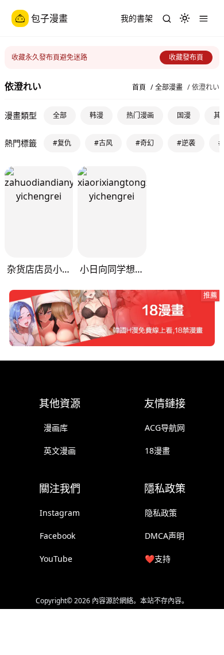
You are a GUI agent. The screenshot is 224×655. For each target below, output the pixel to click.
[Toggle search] (166, 18)
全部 (60, 115)
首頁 (139, 87)
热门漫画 (140, 115)
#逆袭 (186, 143)
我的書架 (137, 18)
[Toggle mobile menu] (203, 18)
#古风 (103, 143)
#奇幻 (145, 143)
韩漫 (96, 115)
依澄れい (205, 87)
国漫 (184, 115)
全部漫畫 (169, 87)
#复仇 (62, 143)
